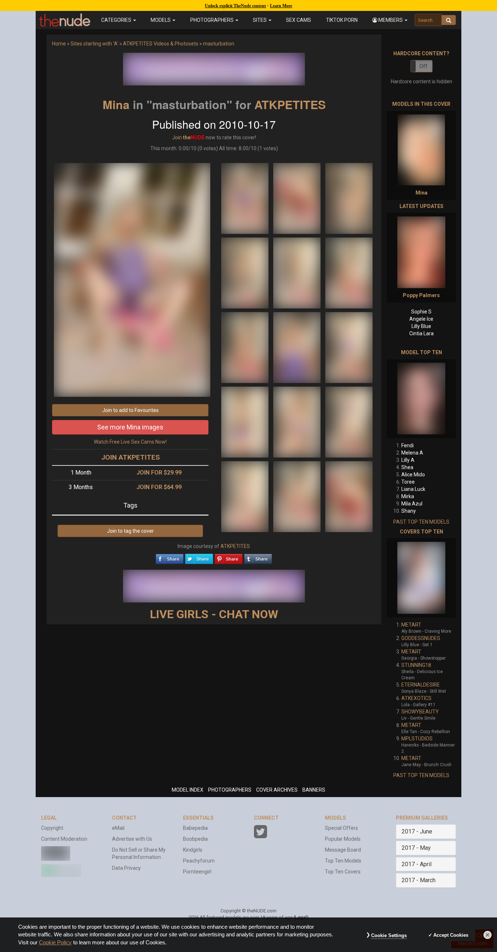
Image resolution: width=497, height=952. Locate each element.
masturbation (218, 44)
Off (424, 66)
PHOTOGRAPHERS (229, 790)
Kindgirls (192, 850)
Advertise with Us (132, 839)
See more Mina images (130, 427)
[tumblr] (258, 557)
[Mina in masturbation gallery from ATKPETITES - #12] (348, 421)
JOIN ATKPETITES (130, 457)
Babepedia (195, 828)
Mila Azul (411, 504)
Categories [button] (116, 20)
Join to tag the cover (130, 531)
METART (411, 625)
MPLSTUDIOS (417, 738)
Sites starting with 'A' (94, 44)
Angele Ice (421, 319)
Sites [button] (260, 20)
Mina (116, 104)
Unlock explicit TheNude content (235, 5)
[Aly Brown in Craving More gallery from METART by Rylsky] (421, 578)
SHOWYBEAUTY (420, 712)
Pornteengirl (197, 872)
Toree (408, 482)
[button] (390, 20)
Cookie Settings (389, 935)
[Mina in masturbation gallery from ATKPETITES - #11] (297, 421)
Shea (407, 467)
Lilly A (407, 460)
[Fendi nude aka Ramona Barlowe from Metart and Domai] (421, 399)
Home (59, 44)
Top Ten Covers (343, 872)
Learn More (281, 5)
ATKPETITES (290, 104)
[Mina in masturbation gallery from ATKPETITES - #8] (297, 347)
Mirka (407, 496)
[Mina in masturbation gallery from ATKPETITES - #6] (348, 272)
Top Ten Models (343, 861)
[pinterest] (228, 557)
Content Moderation (64, 839)
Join (177, 137)
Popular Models (343, 839)
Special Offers (341, 828)
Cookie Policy (55, 942)
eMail (118, 828)
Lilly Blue (421, 326)
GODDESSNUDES (420, 638)
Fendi (407, 445)
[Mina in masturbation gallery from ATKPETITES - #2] (297, 198)
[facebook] (169, 557)
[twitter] (199, 557)
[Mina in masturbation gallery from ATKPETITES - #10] (245, 421)
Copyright (52, 828)
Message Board (343, 850)
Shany (408, 511)
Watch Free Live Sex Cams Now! (130, 442)
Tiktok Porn (342, 20)
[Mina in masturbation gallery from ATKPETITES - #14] (297, 496)
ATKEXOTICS (416, 698)
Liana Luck (413, 489)
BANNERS (313, 790)
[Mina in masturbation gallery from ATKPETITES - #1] (245, 198)
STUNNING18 (416, 665)
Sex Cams (298, 20)
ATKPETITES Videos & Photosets (160, 44)
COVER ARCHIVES (277, 790)
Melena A (412, 453)
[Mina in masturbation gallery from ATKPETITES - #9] (348, 347)
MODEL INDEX (187, 790)
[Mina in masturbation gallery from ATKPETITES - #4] (245, 272)
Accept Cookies (450, 935)
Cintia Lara (421, 333)
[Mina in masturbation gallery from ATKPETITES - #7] (245, 347)
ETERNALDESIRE (420, 685)
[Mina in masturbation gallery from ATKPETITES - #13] (245, 496)
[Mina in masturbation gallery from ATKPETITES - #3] (348, 198)
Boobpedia (195, 839)
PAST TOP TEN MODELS (421, 522)
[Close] (488, 935)
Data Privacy (126, 868)
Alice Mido (413, 474)
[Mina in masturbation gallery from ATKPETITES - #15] (348, 496)
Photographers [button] (212, 20)
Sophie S (421, 312)
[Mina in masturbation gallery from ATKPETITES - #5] (297, 272)
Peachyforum (199, 861)
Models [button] (161, 20)
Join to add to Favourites (130, 410)
